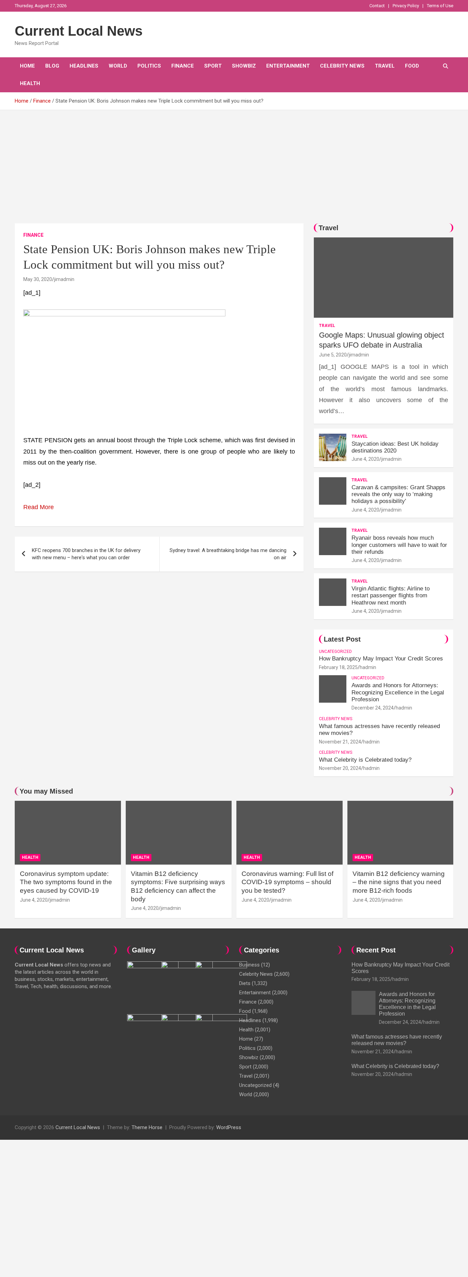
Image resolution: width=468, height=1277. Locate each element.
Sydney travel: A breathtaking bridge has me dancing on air (228, 554)
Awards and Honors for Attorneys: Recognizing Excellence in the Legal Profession (398, 692)
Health (30, 83)
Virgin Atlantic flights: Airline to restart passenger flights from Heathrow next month (391, 595)
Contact (377, 5)
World (118, 66)
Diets (244, 983)
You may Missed (46, 791)
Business (249, 965)
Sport (213, 66)
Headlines (84, 66)
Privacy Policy (406, 5)
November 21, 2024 (340, 742)
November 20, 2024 (340, 768)
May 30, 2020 (37, 279)
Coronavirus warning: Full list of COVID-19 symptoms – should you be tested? (287, 882)
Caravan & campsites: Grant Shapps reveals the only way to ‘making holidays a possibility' (398, 494)
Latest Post (342, 639)
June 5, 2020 (333, 355)
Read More (38, 507)
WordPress (228, 1127)
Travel (385, 66)
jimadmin (64, 279)
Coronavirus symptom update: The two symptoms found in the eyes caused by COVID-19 (66, 882)
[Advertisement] (234, 162)
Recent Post (376, 950)
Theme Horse (147, 1127)
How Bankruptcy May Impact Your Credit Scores (382, 658)
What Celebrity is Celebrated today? (365, 760)
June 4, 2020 (365, 459)
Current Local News (79, 30)
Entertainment (288, 66)
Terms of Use (440, 5)
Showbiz (244, 66)
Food (412, 66)
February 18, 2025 (338, 667)
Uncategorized (335, 651)
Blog (52, 66)
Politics (149, 66)
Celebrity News (342, 66)
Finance (182, 66)
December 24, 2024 (373, 708)
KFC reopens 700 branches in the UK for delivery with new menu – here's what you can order (86, 554)
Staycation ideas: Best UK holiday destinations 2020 (395, 447)
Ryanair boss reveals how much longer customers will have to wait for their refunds (399, 545)
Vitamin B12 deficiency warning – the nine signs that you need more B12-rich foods (399, 882)
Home (27, 66)
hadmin (368, 667)
